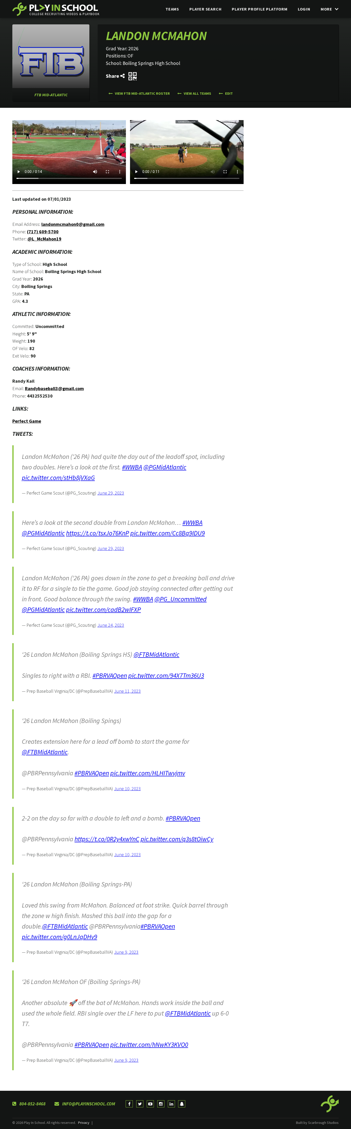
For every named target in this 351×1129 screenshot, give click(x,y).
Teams (172, 9)
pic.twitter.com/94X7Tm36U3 (166, 675)
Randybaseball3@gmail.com (54, 388)
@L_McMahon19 (44, 239)
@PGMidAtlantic (164, 467)
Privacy (83, 1122)
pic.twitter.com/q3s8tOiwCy (177, 839)
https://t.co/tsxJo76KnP (97, 533)
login (304, 9)
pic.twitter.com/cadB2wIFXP (103, 609)
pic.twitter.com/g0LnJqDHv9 (59, 937)
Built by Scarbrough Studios (317, 1122)
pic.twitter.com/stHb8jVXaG (58, 478)
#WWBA (132, 467)
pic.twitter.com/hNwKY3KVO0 (149, 1044)
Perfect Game (26, 421)
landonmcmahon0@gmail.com (72, 224)
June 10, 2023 (127, 789)
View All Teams (197, 93)
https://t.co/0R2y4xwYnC (107, 839)
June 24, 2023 (110, 625)
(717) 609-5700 (43, 232)
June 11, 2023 (127, 691)
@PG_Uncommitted (180, 599)
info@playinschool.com (88, 1104)
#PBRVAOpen (110, 675)
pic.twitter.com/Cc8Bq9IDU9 (167, 533)
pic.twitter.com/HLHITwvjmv (147, 773)
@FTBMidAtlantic (156, 654)
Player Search (205, 9)
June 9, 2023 (126, 952)
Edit (228, 93)
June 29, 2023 (110, 493)
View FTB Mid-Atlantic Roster (142, 93)
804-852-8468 (31, 1104)
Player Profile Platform (259, 9)
